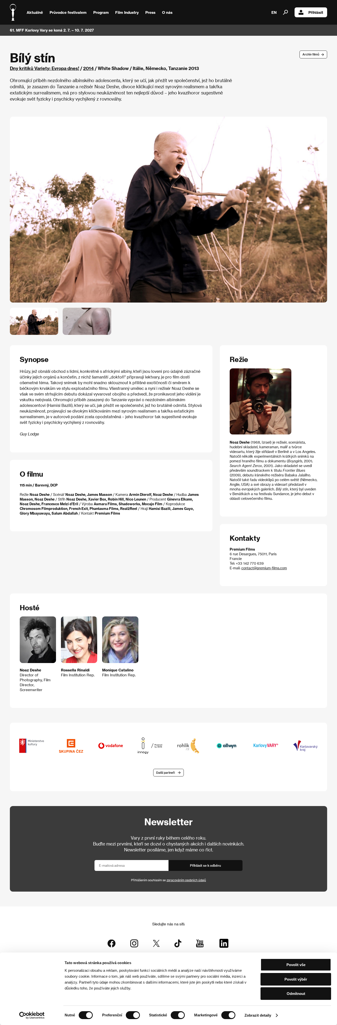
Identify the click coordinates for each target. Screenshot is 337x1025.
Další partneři (165, 772)
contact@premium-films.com (264, 568)
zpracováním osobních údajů (186, 880)
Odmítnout (296, 993)
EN (274, 12)
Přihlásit (315, 12)
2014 (88, 68)
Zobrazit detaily (257, 1015)
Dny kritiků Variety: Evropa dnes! (44, 68)
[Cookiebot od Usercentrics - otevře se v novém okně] (32, 1015)
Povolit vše (295, 965)
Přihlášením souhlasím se (168, 880)
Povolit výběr (295, 979)
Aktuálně (35, 12)
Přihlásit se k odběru (205, 865)
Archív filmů (310, 54)
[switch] (133, 1015)
